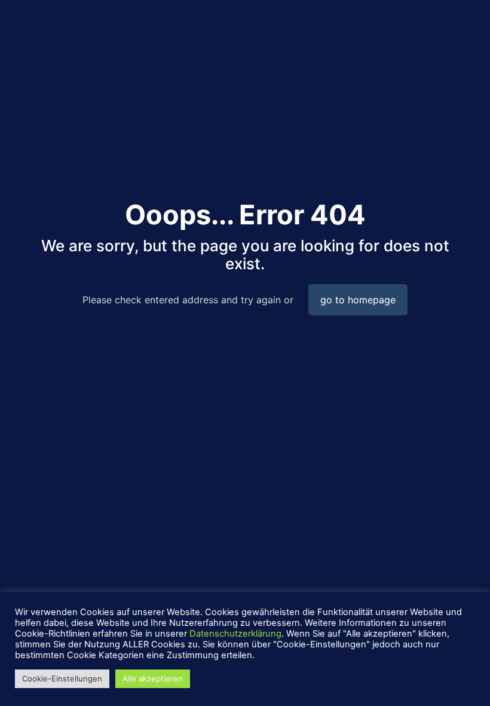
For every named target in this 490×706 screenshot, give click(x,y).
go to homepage (358, 300)
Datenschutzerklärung (235, 633)
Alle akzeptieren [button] (152, 678)
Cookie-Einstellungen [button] (62, 678)
